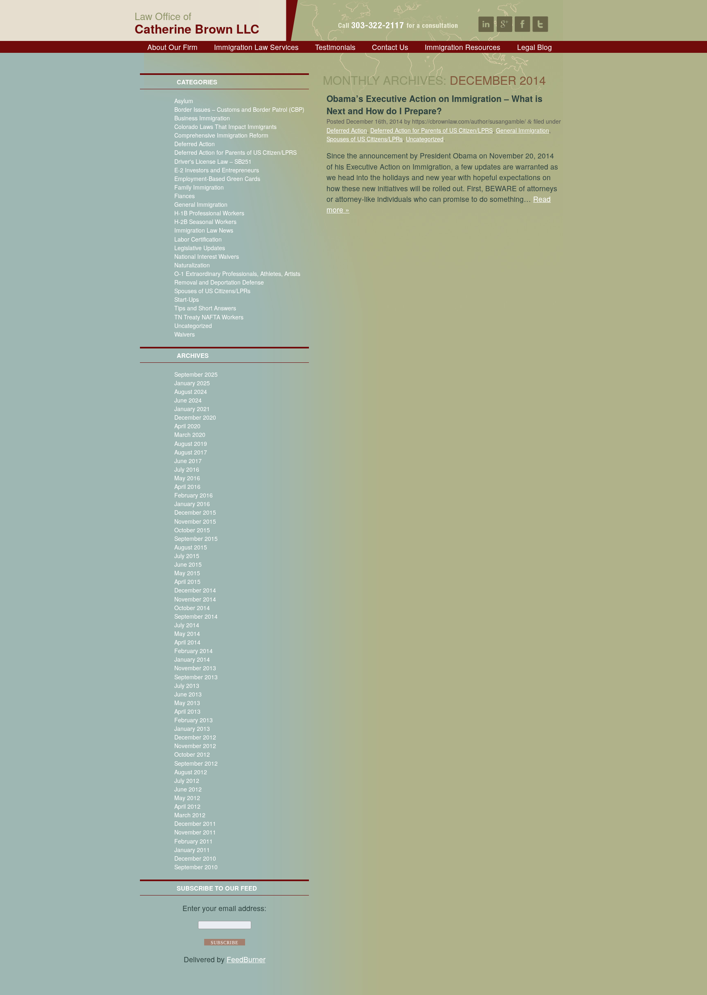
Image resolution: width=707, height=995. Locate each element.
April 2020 (187, 426)
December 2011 (195, 823)
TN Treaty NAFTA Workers (208, 317)
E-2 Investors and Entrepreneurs (216, 170)
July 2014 (186, 625)
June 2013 (188, 694)
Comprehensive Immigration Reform (221, 135)
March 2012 (189, 815)
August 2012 (190, 772)
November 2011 (195, 832)
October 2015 (192, 530)
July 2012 (186, 780)
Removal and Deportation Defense (219, 282)
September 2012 (196, 763)
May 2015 (187, 573)
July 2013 (186, 685)
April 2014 (187, 642)
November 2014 (195, 599)
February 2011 (193, 841)
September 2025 (196, 374)
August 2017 (190, 452)
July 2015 (186, 556)
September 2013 (196, 677)
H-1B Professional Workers (209, 213)
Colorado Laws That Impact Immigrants (225, 126)
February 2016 (193, 495)
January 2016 (192, 504)
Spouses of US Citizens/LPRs (212, 291)
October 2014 (192, 608)
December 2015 (195, 512)
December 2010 (195, 858)
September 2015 (196, 538)
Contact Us (390, 47)
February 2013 (193, 720)
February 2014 (193, 651)
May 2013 (187, 703)
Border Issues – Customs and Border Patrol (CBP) (239, 109)
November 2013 (195, 668)
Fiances (184, 196)
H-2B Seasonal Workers (205, 221)
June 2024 (188, 400)
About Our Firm (172, 47)
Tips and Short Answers (205, 308)
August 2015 (190, 547)
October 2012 (192, 754)
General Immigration (200, 204)
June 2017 (188, 461)
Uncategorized (193, 325)
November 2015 (195, 521)
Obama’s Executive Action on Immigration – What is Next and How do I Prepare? (434, 104)
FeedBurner (246, 959)
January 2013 (192, 728)
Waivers (184, 334)
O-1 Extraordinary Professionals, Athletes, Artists (237, 273)
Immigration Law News (203, 230)
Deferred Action (194, 144)
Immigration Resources (462, 47)
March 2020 (189, 434)
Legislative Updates (199, 248)
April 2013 (187, 711)
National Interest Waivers (206, 256)
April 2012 (187, 806)
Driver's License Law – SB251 (213, 161)
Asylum (183, 101)
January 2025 (192, 383)
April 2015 (187, 581)
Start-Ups (186, 299)
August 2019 (190, 443)
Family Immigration (199, 187)
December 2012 (195, 737)
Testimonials (335, 47)
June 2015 (188, 564)
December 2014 (195, 590)
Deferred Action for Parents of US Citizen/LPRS (235, 152)
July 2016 (186, 469)
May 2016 (187, 478)
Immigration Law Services (256, 47)
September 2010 (196, 867)
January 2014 (192, 659)
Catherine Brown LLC (197, 22)
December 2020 (195, 417)
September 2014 (196, 616)
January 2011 (192, 850)
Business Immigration (202, 118)
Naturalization (192, 265)
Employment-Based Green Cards (217, 178)
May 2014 (187, 633)
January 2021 (192, 409)
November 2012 (195, 746)
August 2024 (190, 391)
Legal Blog (534, 47)
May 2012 (187, 798)
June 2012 (188, 789)
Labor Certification (198, 239)
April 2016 (187, 486)
